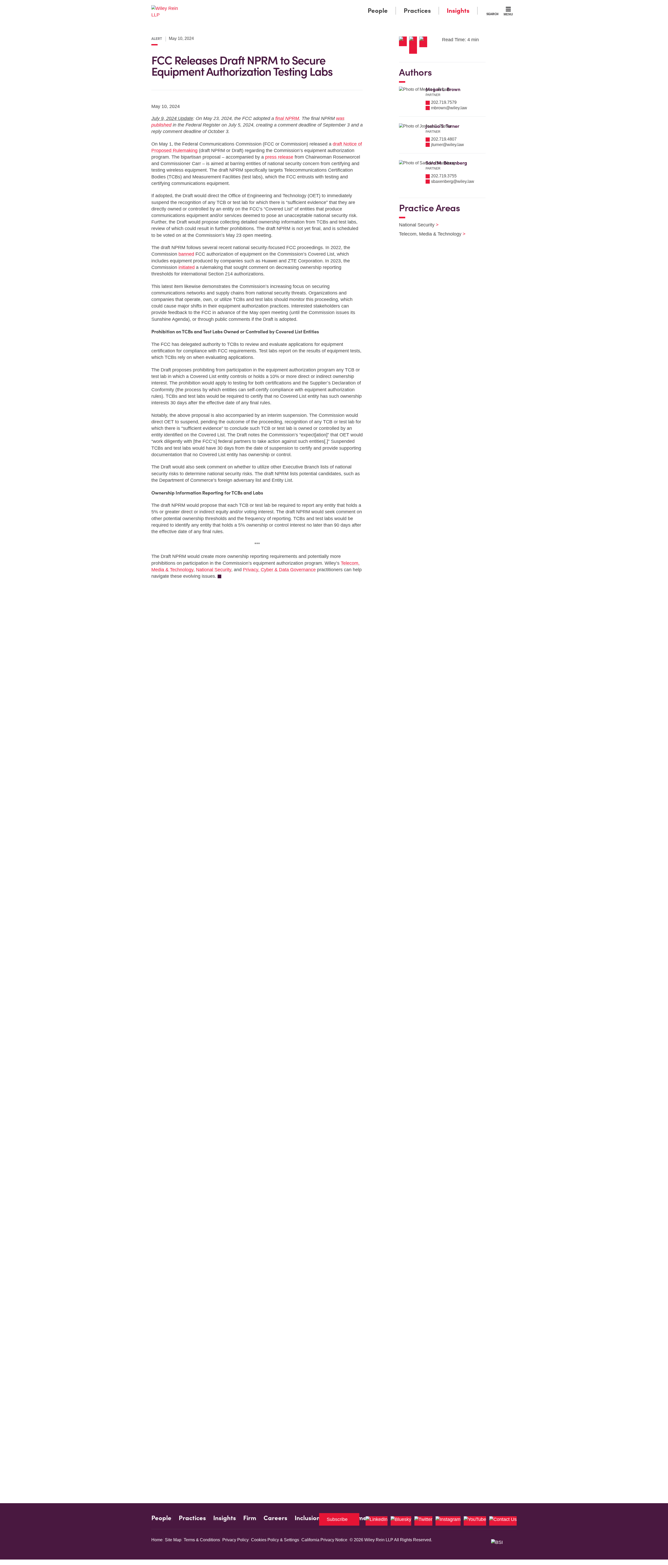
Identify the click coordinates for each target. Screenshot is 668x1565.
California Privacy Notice (324, 1540)
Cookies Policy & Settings (275, 1540)
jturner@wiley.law (447, 144)
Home (157, 1540)
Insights (458, 11)
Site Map (173, 1540)
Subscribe (337, 1519)
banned (186, 254)
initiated (186, 267)
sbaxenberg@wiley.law (452, 181)
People (378, 11)
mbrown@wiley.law (449, 108)
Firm (249, 1518)
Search (492, 14)
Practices (417, 11)
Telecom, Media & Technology (429, 234)
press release (279, 157)
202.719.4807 (444, 139)
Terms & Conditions (202, 1540)
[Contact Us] (503, 1521)
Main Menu (318, 5)
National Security (213, 569)
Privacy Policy (235, 1540)
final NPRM (287, 118)
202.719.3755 (444, 176)
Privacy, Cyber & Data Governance (279, 569)
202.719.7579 (444, 102)
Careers (275, 1518)
